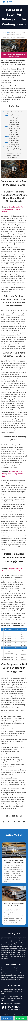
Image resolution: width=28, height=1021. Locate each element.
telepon (7, 1018)
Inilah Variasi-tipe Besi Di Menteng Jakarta (14, 113)
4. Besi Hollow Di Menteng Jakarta (14, 144)
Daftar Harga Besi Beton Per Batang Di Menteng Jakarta (14, 149)
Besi (8, 32)
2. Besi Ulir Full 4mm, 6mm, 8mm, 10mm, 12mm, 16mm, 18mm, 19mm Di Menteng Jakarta (15, 130)
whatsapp (21, 1018)
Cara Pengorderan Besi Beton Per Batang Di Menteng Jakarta (14, 155)
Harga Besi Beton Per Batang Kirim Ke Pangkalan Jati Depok (12, 473)
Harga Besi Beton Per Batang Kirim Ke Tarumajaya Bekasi (12, 209)
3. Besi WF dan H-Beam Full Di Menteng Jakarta (14, 138)
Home (4, 32)
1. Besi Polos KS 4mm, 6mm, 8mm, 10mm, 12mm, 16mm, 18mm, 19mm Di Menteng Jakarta (15, 120)
